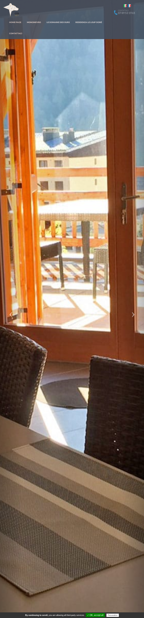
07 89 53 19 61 (126, 13)
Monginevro (34, 22)
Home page (15, 22)
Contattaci (15, 33)
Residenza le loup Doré (88, 22)
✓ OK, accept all (95, 615)
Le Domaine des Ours (58, 22)
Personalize (112, 615)
